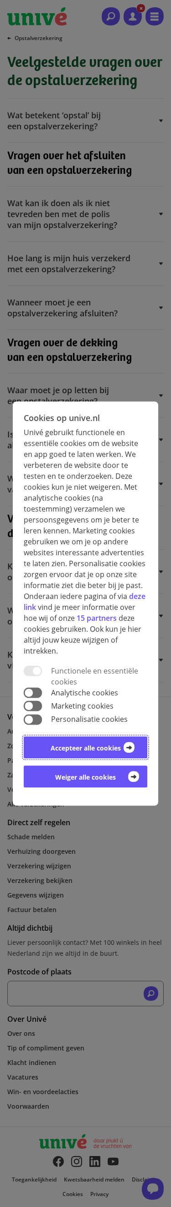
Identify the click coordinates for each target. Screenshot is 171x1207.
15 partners (97, 618)
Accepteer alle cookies (86, 748)
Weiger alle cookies (85, 777)
